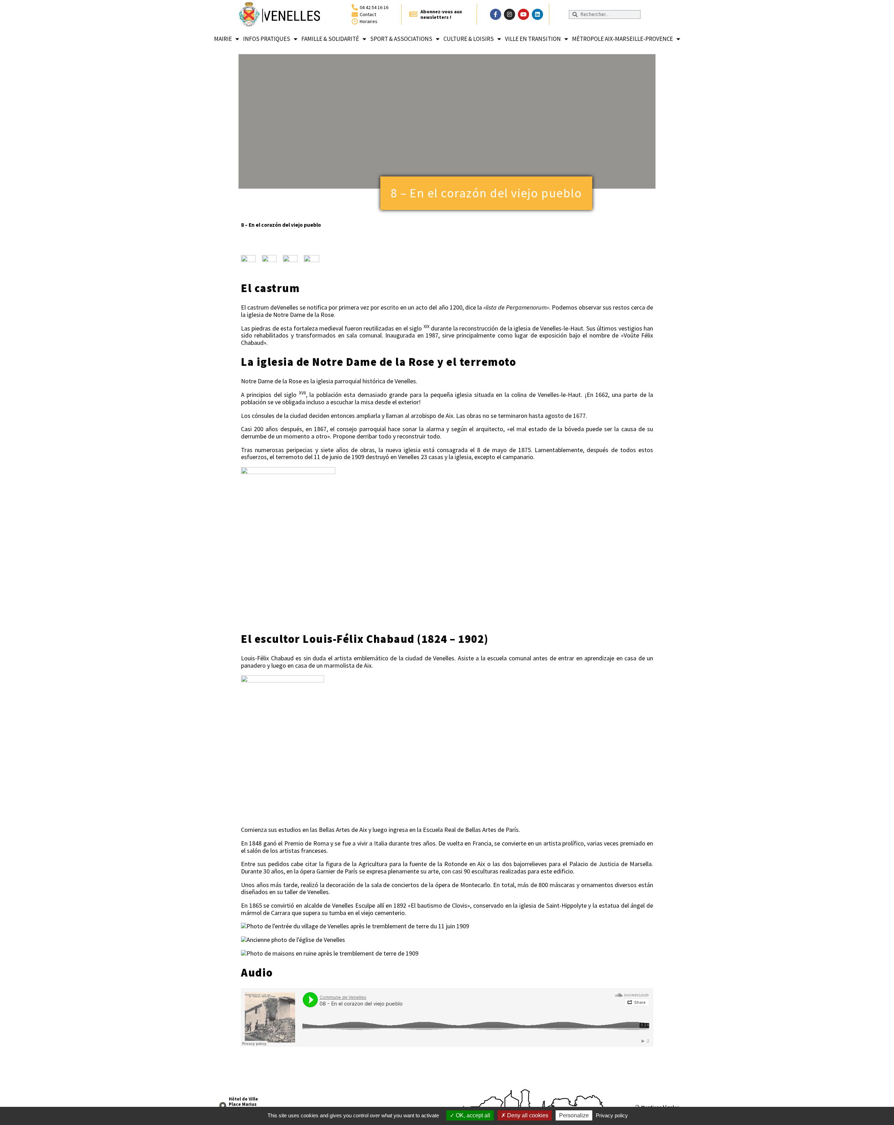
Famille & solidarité (330, 39)
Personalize (574, 1115)
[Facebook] (495, 14)
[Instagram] (509, 14)
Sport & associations (401, 39)
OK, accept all (472, 1115)
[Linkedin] (537, 14)
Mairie (223, 39)
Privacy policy (612, 1115)
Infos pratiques (266, 39)
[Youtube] (523, 14)
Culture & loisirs (469, 39)
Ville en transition (533, 39)
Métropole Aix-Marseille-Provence (622, 39)
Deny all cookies (527, 1115)
